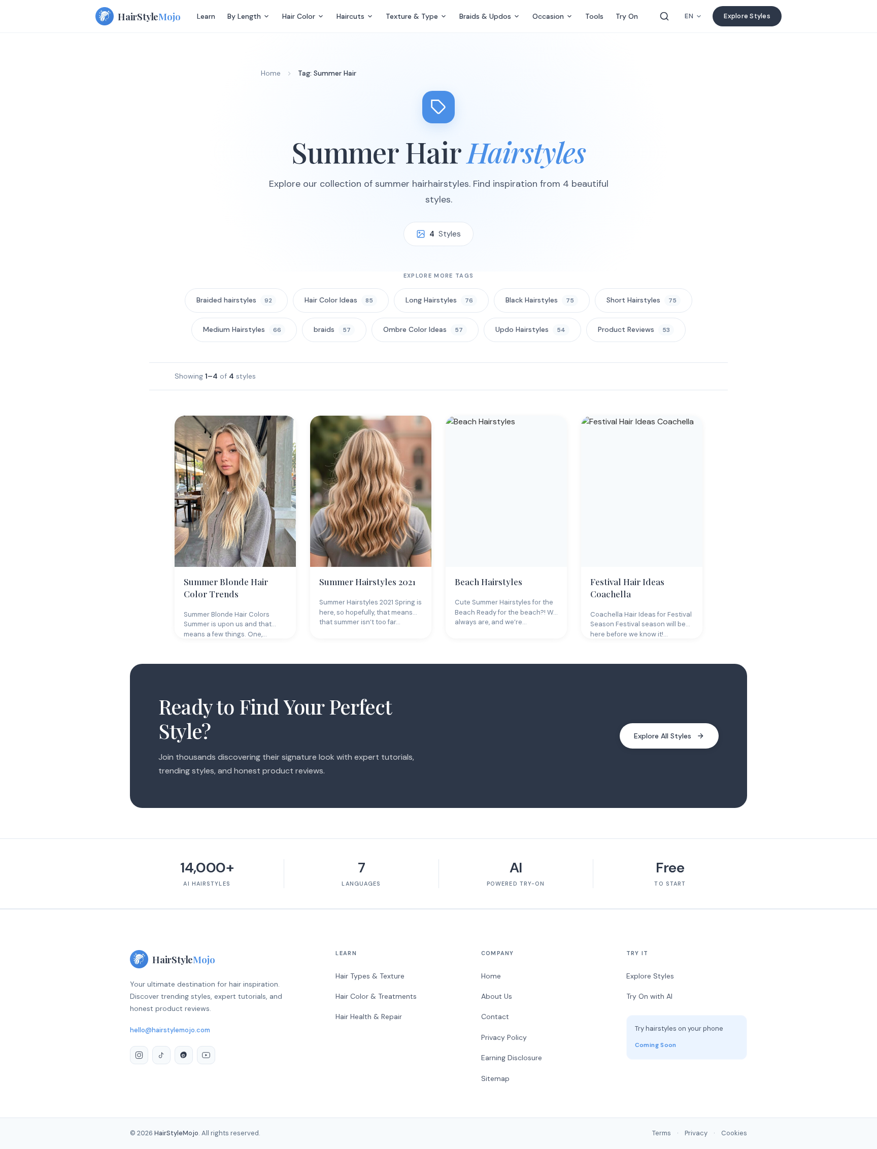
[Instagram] (139, 1055)
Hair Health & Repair (368, 1016)
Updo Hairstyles (530, 329)
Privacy (696, 1133)
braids (332, 329)
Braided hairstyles (234, 300)
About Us (496, 996)
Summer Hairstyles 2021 (367, 581)
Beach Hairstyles (488, 581)
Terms (661, 1133)
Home (271, 73)
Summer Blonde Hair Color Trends (226, 587)
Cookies (734, 1133)
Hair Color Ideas (339, 300)
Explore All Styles (662, 735)
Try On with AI (649, 996)
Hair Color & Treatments (376, 996)
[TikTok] (161, 1055)
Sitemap (495, 1078)
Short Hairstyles (641, 300)
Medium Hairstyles (242, 329)
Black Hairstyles (539, 300)
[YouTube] (206, 1055)
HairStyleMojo (176, 1133)
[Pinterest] (184, 1055)
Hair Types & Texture (369, 976)
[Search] (664, 16)
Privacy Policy (504, 1037)
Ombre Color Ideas (423, 329)
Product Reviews (634, 329)
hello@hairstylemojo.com (170, 1030)
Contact (495, 1016)
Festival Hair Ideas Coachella (627, 587)
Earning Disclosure (511, 1057)
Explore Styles (747, 16)
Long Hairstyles (439, 300)
